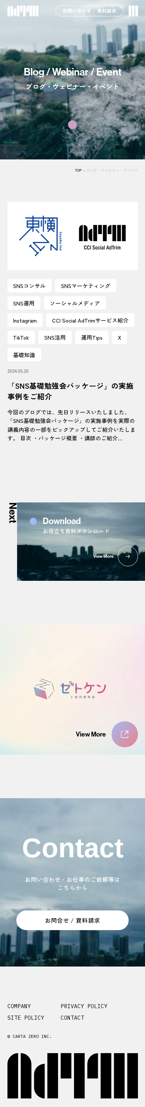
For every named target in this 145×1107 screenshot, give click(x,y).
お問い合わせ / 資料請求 (89, 10)
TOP (78, 170)
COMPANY (19, 1006)
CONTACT (72, 1017)
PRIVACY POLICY (84, 1006)
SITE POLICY (25, 1017)
